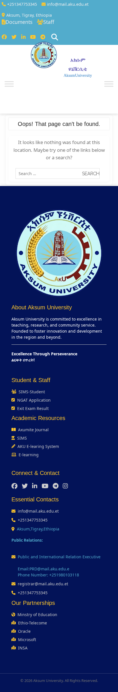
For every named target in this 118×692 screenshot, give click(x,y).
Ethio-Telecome (32, 623)
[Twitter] (14, 37)
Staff (48, 21)
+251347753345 (22, 4)
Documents (18, 21)
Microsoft (27, 639)
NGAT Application (34, 400)
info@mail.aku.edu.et (67, 4)
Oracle (24, 631)
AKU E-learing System (38, 446)
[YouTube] (33, 37)
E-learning (29, 454)
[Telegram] (42, 37)
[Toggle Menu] (9, 84)
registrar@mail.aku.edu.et (43, 583)
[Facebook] (4, 37)
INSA (22, 648)
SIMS (22, 438)
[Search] (55, 37)
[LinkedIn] (23, 37)
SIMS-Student (32, 391)
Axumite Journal (33, 429)
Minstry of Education (37, 614)
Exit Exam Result (33, 408)
